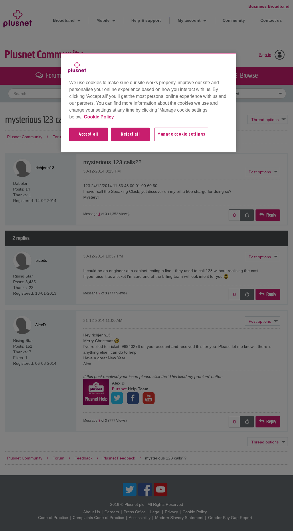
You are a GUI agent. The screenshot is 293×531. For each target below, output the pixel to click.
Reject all (130, 134)
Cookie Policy (99, 116)
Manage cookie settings (181, 134)
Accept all (88, 134)
